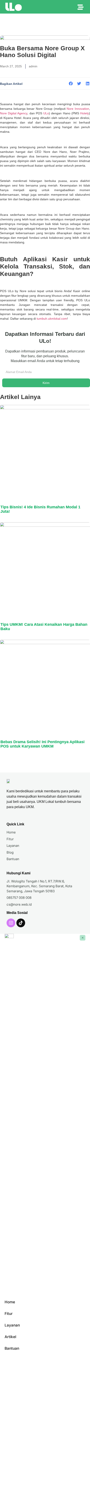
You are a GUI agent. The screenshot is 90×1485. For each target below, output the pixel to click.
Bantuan (12, 1348)
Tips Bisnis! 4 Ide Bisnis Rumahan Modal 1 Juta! (40, 509)
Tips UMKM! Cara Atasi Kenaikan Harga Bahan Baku (43, 626)
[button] (70, 83)
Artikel (10, 1337)
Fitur (9, 1313)
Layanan (12, 1325)
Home (10, 1302)
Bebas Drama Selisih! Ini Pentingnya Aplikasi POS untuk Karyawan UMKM (42, 744)
